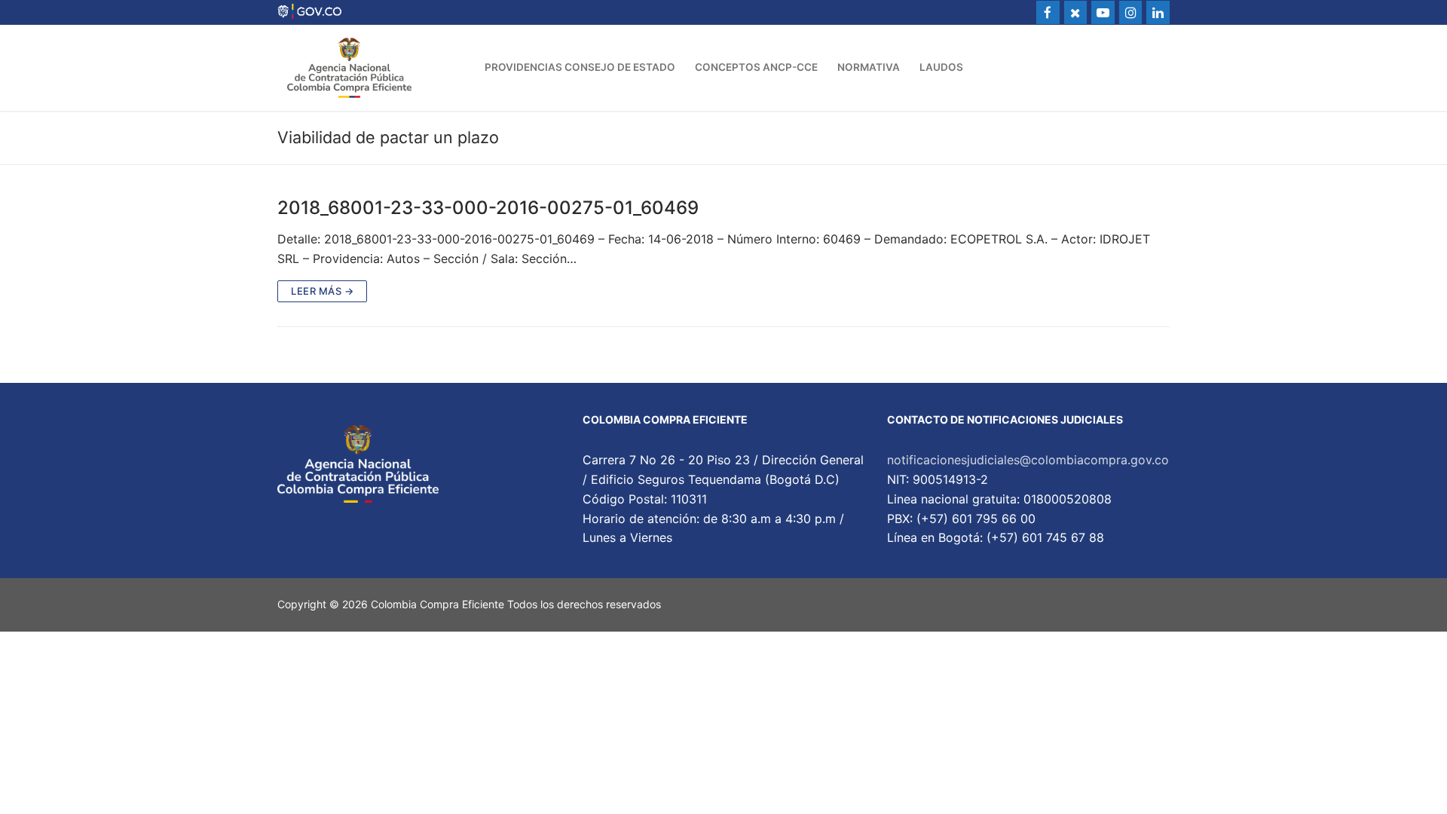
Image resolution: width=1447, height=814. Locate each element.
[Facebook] (1048, 12)
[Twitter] (1076, 12)
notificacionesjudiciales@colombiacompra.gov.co (1028, 459)
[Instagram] (1131, 12)
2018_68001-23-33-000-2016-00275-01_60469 (488, 208)
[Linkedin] (1158, 12)
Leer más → (322, 291)
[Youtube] (1103, 12)
